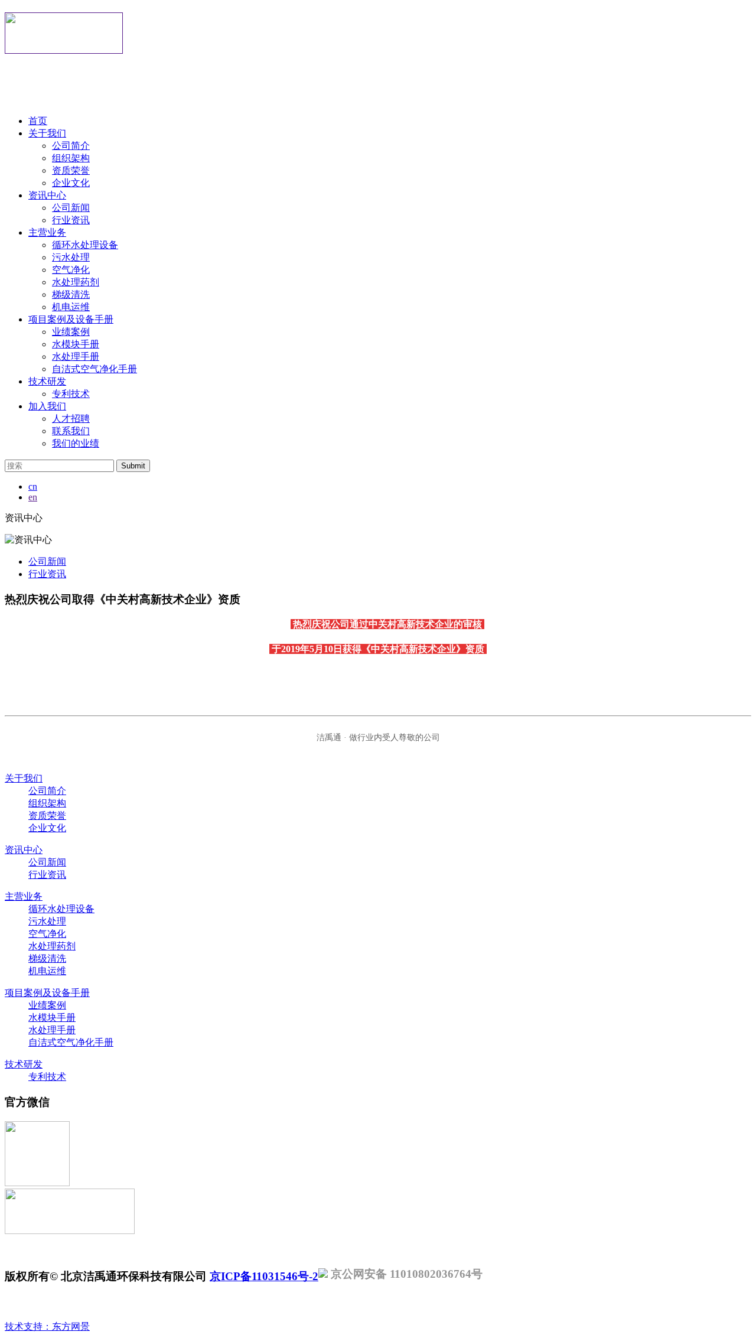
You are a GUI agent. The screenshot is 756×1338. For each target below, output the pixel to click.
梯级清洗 (71, 294)
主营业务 (47, 232)
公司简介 (71, 146)
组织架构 (71, 158)
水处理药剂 (75, 282)
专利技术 (71, 394)
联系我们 (71, 431)
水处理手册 (75, 356)
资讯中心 (47, 195)
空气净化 (71, 270)
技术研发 (47, 381)
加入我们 (47, 406)
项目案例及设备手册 (70, 319)
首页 (37, 121)
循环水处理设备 (85, 245)
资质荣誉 (71, 170)
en (32, 497)
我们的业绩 (75, 443)
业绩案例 (71, 332)
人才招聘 (71, 419)
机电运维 (71, 307)
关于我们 (47, 133)
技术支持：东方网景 (47, 1326)
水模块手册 (75, 344)
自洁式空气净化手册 (94, 369)
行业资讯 (71, 220)
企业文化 (71, 183)
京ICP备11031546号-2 (264, 1276)
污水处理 (71, 257)
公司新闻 (71, 208)
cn (32, 486)
